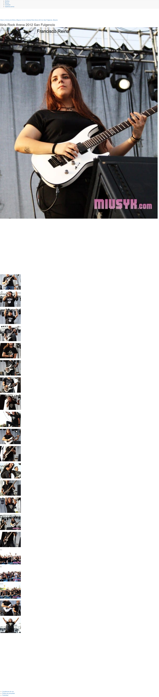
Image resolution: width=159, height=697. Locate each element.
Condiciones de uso (8, 691)
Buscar (7, 3)
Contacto (7, 5)
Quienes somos (9, 6)
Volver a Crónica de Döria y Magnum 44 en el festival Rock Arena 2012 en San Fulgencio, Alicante (29, 20)
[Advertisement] (45, 14)
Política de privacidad (8, 693)
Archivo (7, 1)
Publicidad (5, 695)
